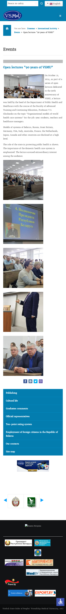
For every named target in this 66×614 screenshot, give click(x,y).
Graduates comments (17, 408)
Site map (10, 451)
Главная (31, 28)
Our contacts (12, 443)
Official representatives (18, 416)
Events (17, 32)
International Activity (47, 28)
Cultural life (12, 400)
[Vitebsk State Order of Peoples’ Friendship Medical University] (21, 15)
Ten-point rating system (19, 424)
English (56, 3)
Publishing (11, 393)
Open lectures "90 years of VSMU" (28, 67)
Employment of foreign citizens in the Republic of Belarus (32, 434)
